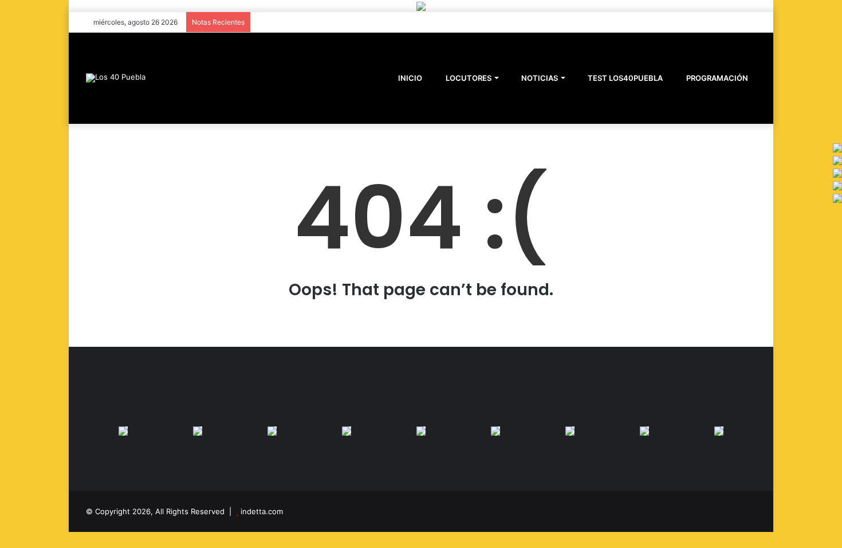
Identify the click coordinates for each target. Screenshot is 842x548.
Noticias (539, 78)
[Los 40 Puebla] (115, 78)
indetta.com (262, 511)
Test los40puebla (624, 78)
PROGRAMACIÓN (716, 78)
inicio (410, 78)
